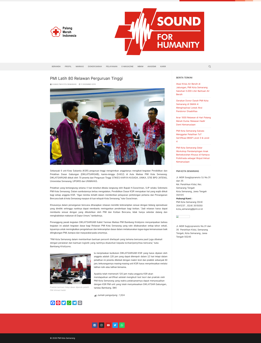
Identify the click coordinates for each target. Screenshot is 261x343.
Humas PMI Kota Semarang (64, 84)
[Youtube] (108, 325)
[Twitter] (115, 325)
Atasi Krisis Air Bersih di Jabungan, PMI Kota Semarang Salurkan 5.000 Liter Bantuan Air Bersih (192, 89)
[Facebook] (94, 325)
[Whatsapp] (122, 325)
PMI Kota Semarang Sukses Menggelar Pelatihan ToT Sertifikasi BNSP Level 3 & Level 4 (192, 136)
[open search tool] (210, 66)
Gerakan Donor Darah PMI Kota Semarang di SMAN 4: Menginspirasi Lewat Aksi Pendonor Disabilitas (192, 106)
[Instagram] (101, 325)
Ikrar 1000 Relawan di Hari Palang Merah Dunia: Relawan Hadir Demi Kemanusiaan (193, 121)
